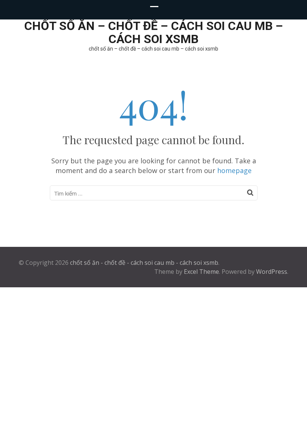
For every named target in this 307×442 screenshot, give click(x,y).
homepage (234, 170)
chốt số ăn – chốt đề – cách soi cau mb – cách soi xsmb (153, 32)
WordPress (271, 271)
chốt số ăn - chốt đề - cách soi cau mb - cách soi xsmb (144, 262)
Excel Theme (201, 271)
